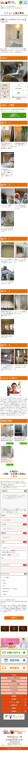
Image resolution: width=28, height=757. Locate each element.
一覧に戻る (14, 628)
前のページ (5, 628)
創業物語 (14, 696)
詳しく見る (9, 443)
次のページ (23, 628)
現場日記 (14, 681)
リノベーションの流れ (14, 684)
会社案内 (14, 711)
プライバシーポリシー (17, 486)
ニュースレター (14, 687)
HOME (14, 674)
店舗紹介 (14, 708)
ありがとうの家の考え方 (14, 678)
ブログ (14, 693)
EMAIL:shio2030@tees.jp (14, 744)
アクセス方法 (14, 690)
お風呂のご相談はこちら (14, 115)
